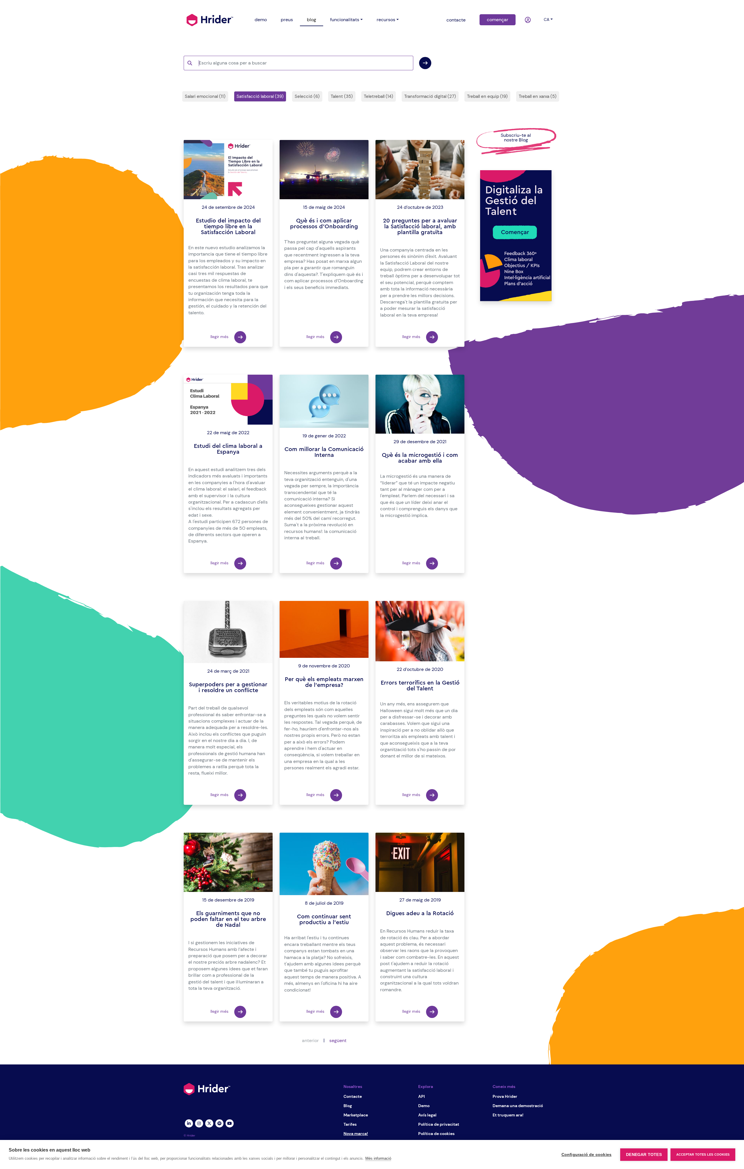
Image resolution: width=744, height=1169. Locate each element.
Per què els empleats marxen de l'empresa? (324, 682)
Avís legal (427, 1115)
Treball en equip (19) (487, 96)
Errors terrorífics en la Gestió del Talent (420, 686)
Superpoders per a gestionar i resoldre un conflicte (228, 687)
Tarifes (350, 1124)
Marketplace (356, 1115)
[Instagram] (199, 1123)
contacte (456, 20)
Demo (424, 1105)
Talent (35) (342, 96)
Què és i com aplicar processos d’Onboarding (324, 223)
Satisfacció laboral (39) (260, 96)
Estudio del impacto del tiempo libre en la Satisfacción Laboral (228, 226)
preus (287, 20)
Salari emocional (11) (205, 96)
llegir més (220, 337)
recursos (386, 20)
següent (337, 1040)
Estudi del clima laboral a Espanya (228, 449)
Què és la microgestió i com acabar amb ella (420, 458)
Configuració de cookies (586, 1154)
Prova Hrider (505, 1096)
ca (546, 19)
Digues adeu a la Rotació (420, 913)
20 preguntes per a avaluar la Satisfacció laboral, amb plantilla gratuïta (420, 226)
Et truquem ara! (508, 1115)
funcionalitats (344, 20)
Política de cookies (436, 1133)
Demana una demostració (518, 1105)
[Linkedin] (189, 1123)
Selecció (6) (307, 96)
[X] (209, 1123)
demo (261, 20)
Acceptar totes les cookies (702, 1154)
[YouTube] (229, 1123)
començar (497, 20)
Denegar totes (644, 1154)
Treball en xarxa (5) (538, 96)
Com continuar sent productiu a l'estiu (324, 919)
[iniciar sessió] (528, 20)
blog (311, 20)
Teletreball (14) (378, 96)
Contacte (353, 1096)
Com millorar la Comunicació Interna (324, 452)
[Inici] (210, 19)
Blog (348, 1105)
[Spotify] (219, 1123)
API (421, 1096)
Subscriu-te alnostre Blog (516, 137)
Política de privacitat (438, 1124)
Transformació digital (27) (430, 96)
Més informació (378, 1158)
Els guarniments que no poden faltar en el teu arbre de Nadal (228, 919)
